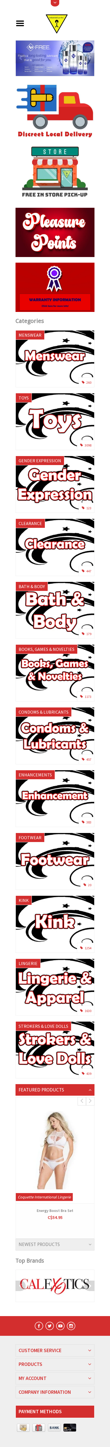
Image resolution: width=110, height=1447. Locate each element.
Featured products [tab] (41, 1090)
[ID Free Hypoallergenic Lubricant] (55, 58)
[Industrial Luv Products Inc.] (61, 22)
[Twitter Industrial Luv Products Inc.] (49, 1326)
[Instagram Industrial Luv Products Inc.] (71, 1326)
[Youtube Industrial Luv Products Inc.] (60, 1326)
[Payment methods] (23, 1428)
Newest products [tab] (39, 1244)
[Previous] (21, 58)
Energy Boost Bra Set (55, 1210)
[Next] (89, 58)
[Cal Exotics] (55, 1286)
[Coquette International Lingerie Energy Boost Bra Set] (55, 1150)
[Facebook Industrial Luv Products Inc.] (39, 1326)
